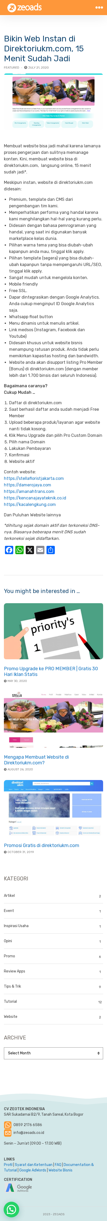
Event (9, 911)
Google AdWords (32, 1170)
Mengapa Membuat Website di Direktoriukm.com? (36, 760)
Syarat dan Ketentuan (33, 1165)
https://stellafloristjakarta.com (34, 478)
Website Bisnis (60, 1170)
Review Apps (14, 971)
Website (10, 1016)
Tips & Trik (12, 986)
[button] (11, 1209)
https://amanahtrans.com (29, 491)
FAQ (58, 1165)
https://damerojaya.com (27, 484)
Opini (8, 941)
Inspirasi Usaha (16, 926)
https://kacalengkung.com (30, 504)
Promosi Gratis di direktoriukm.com (41, 845)
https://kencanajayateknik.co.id (35, 497)
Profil (8, 1165)
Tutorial (10, 1001)
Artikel (9, 895)
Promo (9, 956)
